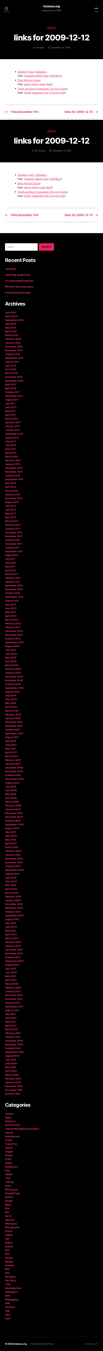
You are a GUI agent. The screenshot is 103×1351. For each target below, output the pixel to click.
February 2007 (13, 760)
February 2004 (13, 896)
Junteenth (10, 269)
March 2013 (11, 521)
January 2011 (12, 581)
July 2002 (10, 968)
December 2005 (14, 813)
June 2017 (10, 407)
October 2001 (12, 1002)
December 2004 (14, 858)
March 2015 (11, 456)
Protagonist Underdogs (17, 292)
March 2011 (11, 574)
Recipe (9, 1257)
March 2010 (11, 619)
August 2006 (12, 782)
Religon (9, 1261)
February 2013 (13, 525)
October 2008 (12, 684)
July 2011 (10, 559)
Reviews (9, 1265)
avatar (42, 84)
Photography (12, 1227)
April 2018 (10, 388)
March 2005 (11, 847)
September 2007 (14, 733)
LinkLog (51, 28)
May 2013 (10, 513)
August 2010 (12, 600)
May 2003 (10, 930)
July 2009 (10, 650)
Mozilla (9, 1201)
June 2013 (10, 509)
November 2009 (14, 635)
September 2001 (14, 1006)
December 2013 (13, 498)
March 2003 (11, 938)
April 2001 (10, 1025)
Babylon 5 (10, 1121)
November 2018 (13, 377)
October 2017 (12, 392)
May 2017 (10, 411)
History (9, 1155)
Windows (10, 1307)
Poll (7, 1238)
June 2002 (11, 972)
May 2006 (10, 794)
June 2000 (11, 1063)
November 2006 (14, 771)
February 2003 (13, 942)
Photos (8, 1231)
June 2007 (11, 745)
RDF (7, 1254)
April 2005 (11, 843)
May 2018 (10, 384)
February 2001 (13, 1033)
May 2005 (10, 839)
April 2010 (10, 616)
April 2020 (11, 331)
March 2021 (11, 316)
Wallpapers (11, 1292)
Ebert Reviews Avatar (29, 80)
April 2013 (10, 517)
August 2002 (12, 965)
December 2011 (13, 543)
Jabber (9, 1174)
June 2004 (11, 881)
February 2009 (13, 669)
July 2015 (10, 441)
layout (55, 92)
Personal (10, 1220)
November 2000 (14, 1044)
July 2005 (10, 832)
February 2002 (13, 987)
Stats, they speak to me (17, 274)
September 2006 (14, 779)
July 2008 (10, 695)
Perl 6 (8, 1216)
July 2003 (10, 923)
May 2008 (10, 703)
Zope (8, 1318)
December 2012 (13, 532)
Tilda (8, 1284)
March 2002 (11, 983)
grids (62, 92)
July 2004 (10, 877)
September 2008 (14, 688)
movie (27, 84)
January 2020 (12, 342)
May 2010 (10, 612)
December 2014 (13, 468)
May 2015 (10, 449)
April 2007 (11, 752)
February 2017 (13, 422)
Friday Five (11, 1144)
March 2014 (11, 490)
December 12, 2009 (61, 47)
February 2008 (13, 714)
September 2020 (14, 320)
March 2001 (11, 1029)
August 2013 (12, 502)
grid (46, 92)
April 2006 (11, 798)
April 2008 (11, 707)
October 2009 (12, 638)
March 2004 (11, 892)
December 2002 (14, 949)
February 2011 (12, 578)
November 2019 (13, 350)
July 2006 (10, 786)
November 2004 (14, 862)
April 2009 (11, 661)
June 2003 (11, 927)
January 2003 (13, 946)
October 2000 (13, 1048)
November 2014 (13, 471)
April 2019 (10, 369)
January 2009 (13, 672)
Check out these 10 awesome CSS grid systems (43, 88)
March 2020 (11, 335)
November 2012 (13, 536)
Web (7, 1295)
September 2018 (14, 380)
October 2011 (12, 547)
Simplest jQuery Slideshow (32, 71)
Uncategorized (13, 1288)
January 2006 (13, 809)
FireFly (8, 1140)
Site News (10, 1276)
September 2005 (14, 824)
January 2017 (12, 426)
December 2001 (14, 995)
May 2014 (10, 483)
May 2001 (10, 1021)
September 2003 (14, 915)
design (27, 92)
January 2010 (12, 627)
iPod (7, 1170)
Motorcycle (11, 1189)
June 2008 (11, 699)
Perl (7, 1212)
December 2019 (13, 346)
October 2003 (12, 911)
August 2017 (12, 399)
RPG (7, 1269)
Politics (9, 1235)
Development (12, 1136)
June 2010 (11, 608)
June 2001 (11, 1018)
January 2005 (13, 855)
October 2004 (12, 866)
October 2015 (12, 430)
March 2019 (11, 373)
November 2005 (14, 817)
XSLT (8, 1314)
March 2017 (11, 418)
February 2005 (13, 851)
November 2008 (14, 680)
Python (9, 1242)
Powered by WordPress (42, 1344)
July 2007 (10, 741)
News (8, 1204)
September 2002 (14, 961)
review (35, 84)
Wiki (7, 1303)
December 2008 (14, 676)
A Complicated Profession (19, 280)
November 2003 (14, 908)
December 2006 (14, 767)
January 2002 (12, 991)
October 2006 (12, 775)
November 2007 (14, 726)
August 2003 (12, 919)
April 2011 (10, 570)
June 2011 (10, 562)
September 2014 (14, 479)
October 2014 (12, 475)
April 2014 (10, 487)
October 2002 (12, 957)
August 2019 (12, 361)
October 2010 (12, 593)
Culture (9, 1132)
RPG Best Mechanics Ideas (19, 286)
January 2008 (13, 718)
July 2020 (10, 324)
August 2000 (12, 1056)
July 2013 (10, 506)
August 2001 (12, 1010)
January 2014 (12, 494)
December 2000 (14, 1040)
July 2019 (10, 365)
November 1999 (13, 1090)
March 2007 (11, 756)
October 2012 (12, 540)
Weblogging (11, 1299)
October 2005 (12, 820)
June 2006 (11, 790)
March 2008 (11, 710)
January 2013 (12, 528)
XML (7, 1311)
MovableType (12, 1193)
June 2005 (11, 836)
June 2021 (10, 312)
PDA (7, 1208)
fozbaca (41, 150)
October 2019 (12, 354)
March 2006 (11, 801)
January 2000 (13, 1082)
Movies (9, 1197)
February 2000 (13, 1078)
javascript (29, 75)
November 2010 (14, 589)
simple (38, 75)
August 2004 (12, 873)
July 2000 (10, 1059)
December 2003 (14, 904)
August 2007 (12, 737)
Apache (9, 1113)
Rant (7, 1250)
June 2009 (11, 653)
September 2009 (14, 642)
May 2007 (10, 748)
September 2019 (14, 358)
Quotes (9, 1246)
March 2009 (11, 665)
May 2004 (10, 885)
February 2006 (13, 805)
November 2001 (14, 999)
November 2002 (14, 953)
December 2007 (14, 722)
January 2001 (12, 1037)
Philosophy (11, 1223)
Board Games (12, 1125)
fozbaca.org (51, 6)
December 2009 (14, 631)
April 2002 (11, 980)
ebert (49, 84)
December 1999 (13, 1086)
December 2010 (14, 585)
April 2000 (11, 1071)
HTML (8, 1159)
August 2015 (12, 437)
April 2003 (11, 934)
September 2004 (14, 870)
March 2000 (12, 1074)
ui (50, 92)
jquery (46, 75)
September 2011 (14, 551)
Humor (8, 1163)
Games (9, 1147)
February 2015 (13, 460)
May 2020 (10, 327)
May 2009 (10, 657)
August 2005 (12, 828)
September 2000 (14, 1052)
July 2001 (10, 1014)
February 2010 (13, 623)
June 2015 (10, 445)
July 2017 (10, 403)
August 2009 (12, 646)
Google (9, 1151)
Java (7, 1178)
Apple (8, 1117)
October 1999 (12, 1093)
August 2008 (12, 691)
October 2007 (12, 729)
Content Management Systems (22, 1128)
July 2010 (10, 604)
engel (41, 47)
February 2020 (13, 339)
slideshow (55, 75)
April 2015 (10, 452)
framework (37, 92)
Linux (8, 1185)
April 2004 (11, 889)
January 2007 (12, 763)
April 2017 (10, 415)
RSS (7, 1273)
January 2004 (13, 900)
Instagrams (11, 1166)
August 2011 (11, 555)
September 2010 (14, 597)
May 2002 (10, 976)
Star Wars (10, 1280)
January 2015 (12, 464)
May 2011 (10, 566)
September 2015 (14, 434)
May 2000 (10, 1067)
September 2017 (14, 396)
